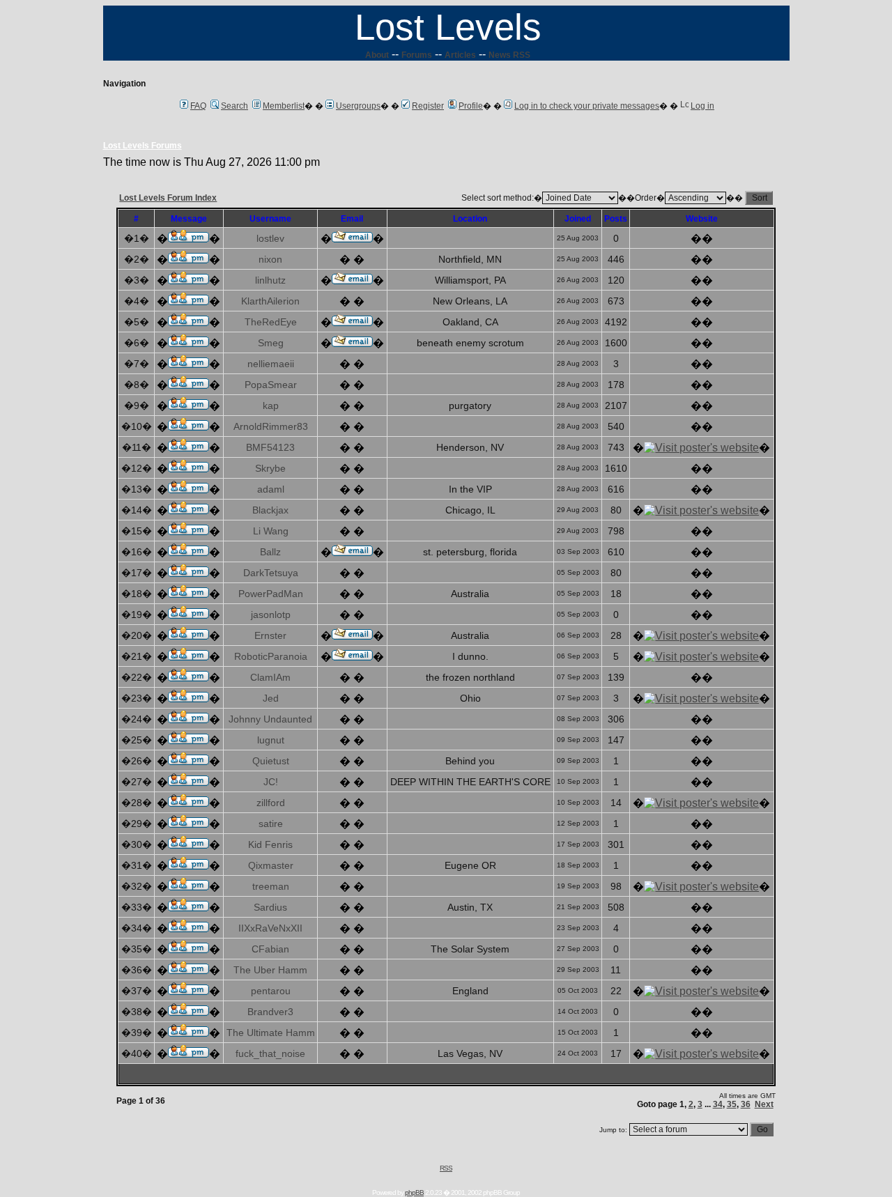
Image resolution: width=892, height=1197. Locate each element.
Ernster (270, 635)
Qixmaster (270, 865)
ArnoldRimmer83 (270, 426)
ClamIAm (270, 677)
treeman (270, 886)
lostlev (270, 238)
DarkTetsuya (270, 572)
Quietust (270, 760)
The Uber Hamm (270, 969)
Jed (271, 698)
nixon (270, 259)
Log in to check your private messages (586, 106)
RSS (446, 1168)
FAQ (198, 106)
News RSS (509, 55)
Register (428, 106)
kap (271, 405)
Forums (416, 55)
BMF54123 (270, 447)
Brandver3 (270, 1011)
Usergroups (358, 106)
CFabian (270, 949)
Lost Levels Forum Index (168, 198)
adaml (270, 489)
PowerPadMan (270, 593)
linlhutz (270, 280)
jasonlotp (271, 614)
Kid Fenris (270, 844)
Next (764, 1104)
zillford (270, 802)
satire (271, 823)
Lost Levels (448, 26)
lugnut (270, 740)
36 (746, 1104)
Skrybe (270, 468)
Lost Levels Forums (142, 145)
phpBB (414, 1192)
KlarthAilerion (270, 301)
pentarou (271, 990)
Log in (702, 106)
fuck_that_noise (270, 1053)
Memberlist (284, 106)
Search (234, 106)
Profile (471, 106)
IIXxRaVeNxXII (270, 928)
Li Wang (271, 530)
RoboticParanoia (270, 656)
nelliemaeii (270, 363)
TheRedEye (271, 321)
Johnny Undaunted (270, 719)
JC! (270, 781)
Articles (460, 55)
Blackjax (270, 510)
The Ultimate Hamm (270, 1032)
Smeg (271, 342)
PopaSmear (271, 384)
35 (732, 1104)
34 (718, 1104)
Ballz (270, 551)
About (377, 55)
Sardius (270, 907)
